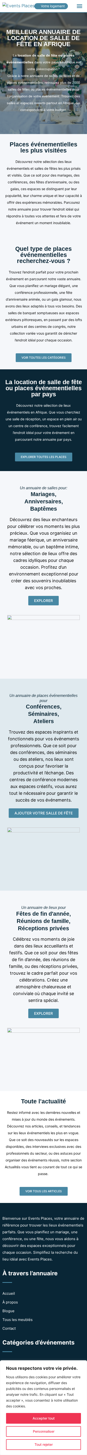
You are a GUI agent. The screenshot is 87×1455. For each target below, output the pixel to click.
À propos (10, 1302)
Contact (9, 1328)
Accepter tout (44, 1418)
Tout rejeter (44, 1444)
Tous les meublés (17, 1319)
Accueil (8, 1293)
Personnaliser (43, 1431)
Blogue (8, 1311)
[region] (43, 1407)
